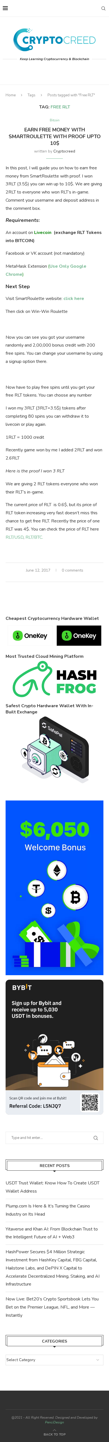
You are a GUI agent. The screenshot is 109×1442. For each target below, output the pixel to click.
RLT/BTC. (34, 537)
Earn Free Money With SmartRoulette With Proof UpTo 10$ (55, 136)
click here (73, 298)
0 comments (72, 570)
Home (11, 95)
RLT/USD (14, 537)
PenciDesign (54, 1422)
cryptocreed (64, 151)
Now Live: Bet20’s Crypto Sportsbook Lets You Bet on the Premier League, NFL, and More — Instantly (52, 1307)
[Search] (103, 8)
